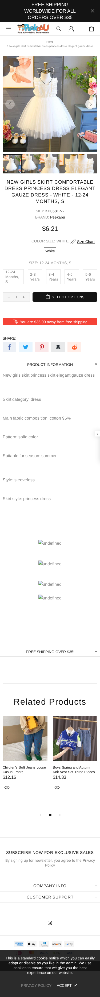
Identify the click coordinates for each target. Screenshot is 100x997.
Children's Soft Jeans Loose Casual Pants (24, 769)
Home (50, 41)
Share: (9, 338)
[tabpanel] (25, 759)
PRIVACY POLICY (36, 985)
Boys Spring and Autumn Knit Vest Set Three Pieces (74, 769)
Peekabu (33, 28)
